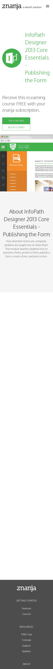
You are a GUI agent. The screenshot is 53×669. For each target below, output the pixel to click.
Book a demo (16, 127)
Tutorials (26, 640)
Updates (26, 651)
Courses (26, 614)
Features (26, 608)
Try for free (16, 120)
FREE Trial (26, 634)
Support (26, 645)
